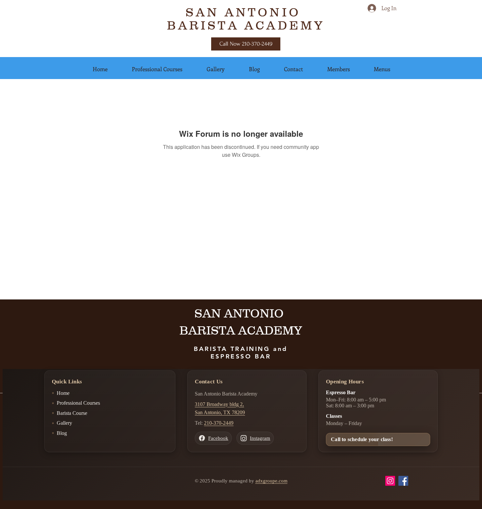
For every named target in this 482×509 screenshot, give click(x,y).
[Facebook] (403, 481)
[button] (100, 68)
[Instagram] (390, 481)
